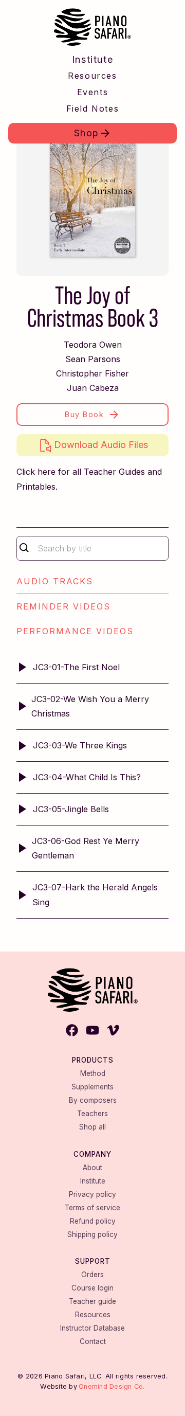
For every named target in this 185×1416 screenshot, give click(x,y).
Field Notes (92, 108)
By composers (93, 1100)
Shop (86, 133)
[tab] (92, 581)
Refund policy (93, 1221)
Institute (92, 59)
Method (92, 1073)
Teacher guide (92, 1301)
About (92, 1167)
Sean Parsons (92, 359)
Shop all (92, 1127)
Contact (93, 1341)
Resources (92, 75)
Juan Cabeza (93, 388)
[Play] (22, 667)
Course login (92, 1288)
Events (92, 92)
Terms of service (92, 1208)
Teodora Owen (93, 344)
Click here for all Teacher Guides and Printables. (89, 479)
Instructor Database (92, 1328)
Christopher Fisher (92, 373)
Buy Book (84, 414)
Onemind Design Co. (112, 1386)
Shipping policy (92, 1234)
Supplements (92, 1087)
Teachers (92, 1113)
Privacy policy (92, 1194)
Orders (92, 1274)
